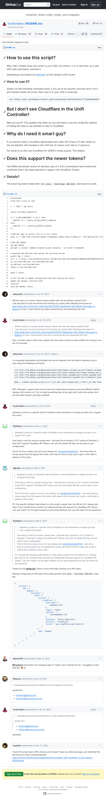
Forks (59, 34)
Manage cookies (81, 787)
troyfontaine (16, 23)
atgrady (16, 468)
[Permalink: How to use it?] (5, 81)
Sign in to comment (90, 774)
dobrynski (17, 294)
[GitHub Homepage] (45, 793)
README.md (34, 23)
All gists (56, 4)
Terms (20, 787)
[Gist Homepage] (13, 4)
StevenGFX (18, 658)
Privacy (28, 787)
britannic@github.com (26, 695)
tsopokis (17, 745)
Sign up (95, 4)
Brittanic (41, 74)
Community (53, 787)
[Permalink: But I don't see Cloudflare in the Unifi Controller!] (5, 112)
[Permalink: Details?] (5, 177)
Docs (62, 787)
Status (44, 787)
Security (36, 787)
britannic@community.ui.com (29, 698)
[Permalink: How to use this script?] (5, 58)
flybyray (17, 679)
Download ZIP (96, 34)
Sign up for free (14, 774)
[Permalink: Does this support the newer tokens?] (5, 158)
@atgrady (30, 568)
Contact (70, 787)
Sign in (84, 4)
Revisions (24, 34)
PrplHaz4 (17, 426)
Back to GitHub (69, 4)
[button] (82, 34)
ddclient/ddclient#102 (68, 451)
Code (9, 34)
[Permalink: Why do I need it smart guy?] (5, 134)
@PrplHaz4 (17, 665)
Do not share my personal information (53, 789)
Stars (42, 34)
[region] (53, 120)
